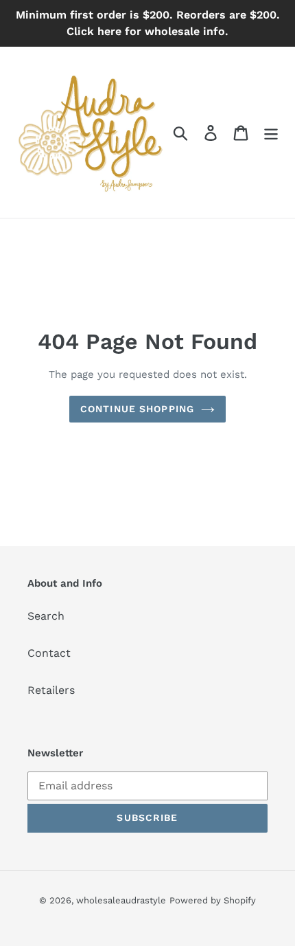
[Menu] (271, 132)
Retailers (51, 690)
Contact (49, 653)
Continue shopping (137, 408)
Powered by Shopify (212, 900)
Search (45, 615)
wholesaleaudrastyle (121, 900)
